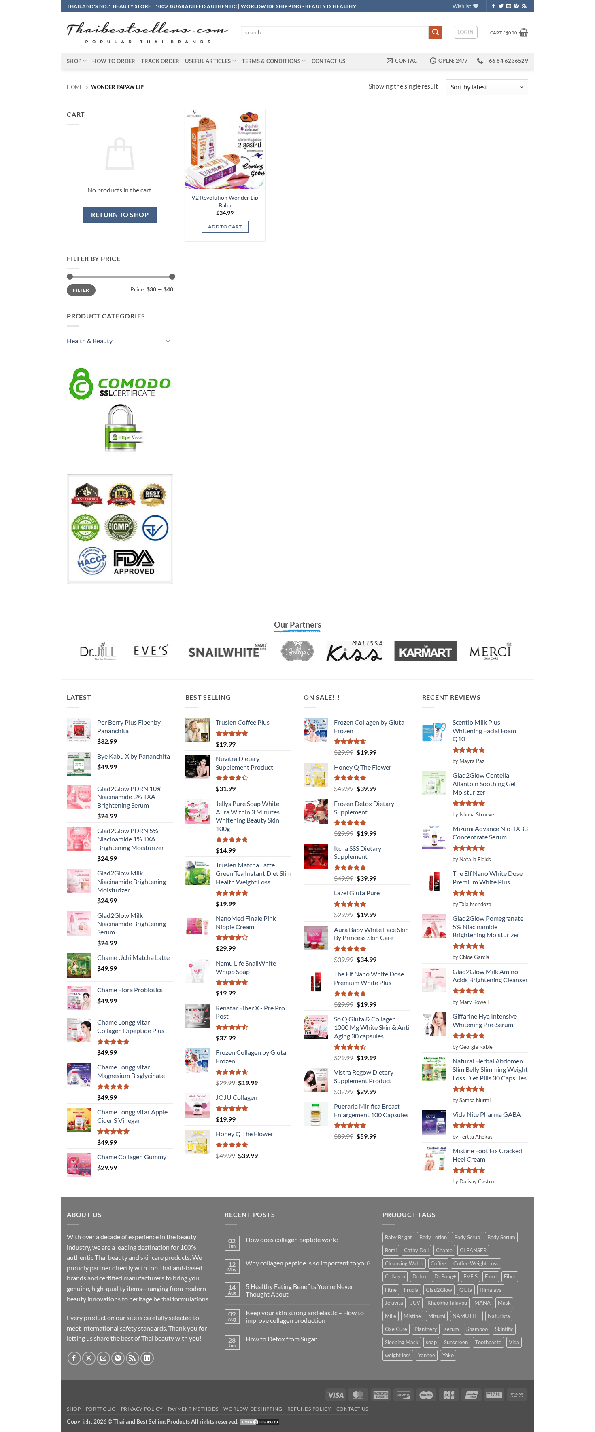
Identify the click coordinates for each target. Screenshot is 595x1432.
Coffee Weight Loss (476, 1263)
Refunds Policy (309, 1409)
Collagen (395, 1276)
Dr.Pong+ (445, 1276)
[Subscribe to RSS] (524, 6)
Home (75, 87)
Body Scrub (467, 1237)
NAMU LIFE (466, 1316)
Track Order (160, 61)
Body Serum (501, 1237)
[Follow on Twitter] (501, 6)
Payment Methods (193, 1409)
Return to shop (120, 214)
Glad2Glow (439, 1289)
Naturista (499, 1316)
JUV (415, 1302)
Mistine (412, 1316)
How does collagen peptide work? (292, 1239)
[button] (466, 32)
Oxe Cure (396, 1329)
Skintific (504, 1329)
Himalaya (491, 1289)
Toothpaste (488, 1342)
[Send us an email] (508, 6)
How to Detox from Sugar (281, 1339)
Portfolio (101, 1409)
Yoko (448, 1355)
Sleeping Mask (402, 1342)
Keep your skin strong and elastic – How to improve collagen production (305, 1316)
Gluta (465, 1289)
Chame (444, 1250)
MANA (482, 1302)
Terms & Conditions (271, 61)
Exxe (491, 1276)
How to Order (113, 61)
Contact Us (329, 61)
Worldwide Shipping (252, 1409)
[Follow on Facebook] (493, 6)
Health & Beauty (90, 340)
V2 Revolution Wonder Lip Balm (224, 201)
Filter (81, 290)
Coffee (438, 1263)
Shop (74, 61)
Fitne (391, 1289)
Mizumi (436, 1316)
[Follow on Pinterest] (516, 6)
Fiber (510, 1276)
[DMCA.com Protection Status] (260, 1421)
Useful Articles (208, 61)
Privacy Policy (142, 1409)
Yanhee (426, 1355)
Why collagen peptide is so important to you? (308, 1263)
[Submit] (435, 33)
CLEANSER (473, 1250)
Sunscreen (456, 1342)
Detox (419, 1276)
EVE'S (470, 1276)
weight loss (398, 1355)
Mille (390, 1316)
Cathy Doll (416, 1250)
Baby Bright (398, 1237)
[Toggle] (168, 341)
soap (431, 1342)
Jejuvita (394, 1302)
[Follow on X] (89, 1358)
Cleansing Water (404, 1263)
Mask (504, 1302)
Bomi (391, 1250)
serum (451, 1329)
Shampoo (477, 1329)
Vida (514, 1342)
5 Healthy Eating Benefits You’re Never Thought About (299, 1290)
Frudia (411, 1289)
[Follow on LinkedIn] (147, 1358)
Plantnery (425, 1329)
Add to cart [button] (225, 226)
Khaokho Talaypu (447, 1302)
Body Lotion (433, 1237)
